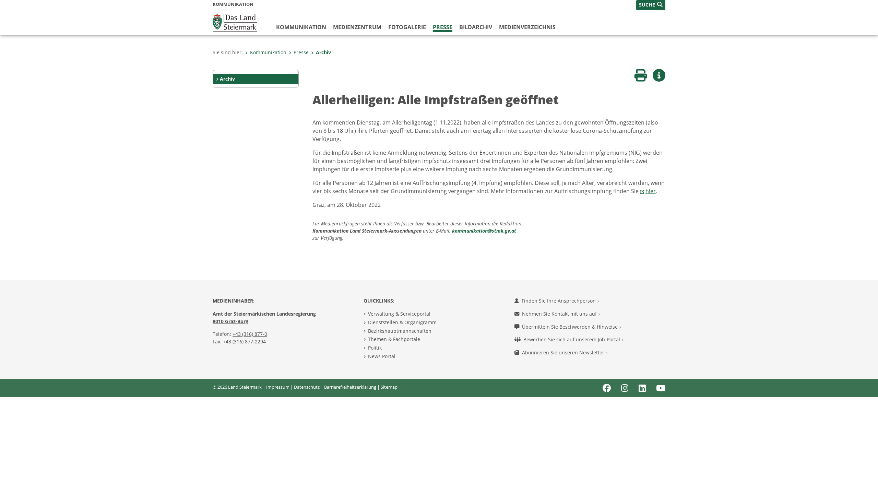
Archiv (323, 52)
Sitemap (389, 387)
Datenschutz (307, 387)
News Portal (381, 356)
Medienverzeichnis (527, 27)
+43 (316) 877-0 (250, 334)
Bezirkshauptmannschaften (399, 331)
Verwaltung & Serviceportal (399, 313)
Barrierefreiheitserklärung (350, 387)
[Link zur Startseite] (235, 22)
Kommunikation (301, 27)
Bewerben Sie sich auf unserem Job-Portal (572, 339)
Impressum (277, 387)
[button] (651, 5)
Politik (375, 347)
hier (650, 191)
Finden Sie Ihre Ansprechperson (559, 300)
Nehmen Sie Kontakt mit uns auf (560, 313)
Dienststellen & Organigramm (402, 322)
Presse (442, 27)
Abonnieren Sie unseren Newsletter (564, 352)
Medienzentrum (357, 27)
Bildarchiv (475, 27)
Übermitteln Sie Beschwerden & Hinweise (570, 327)
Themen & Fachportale (394, 339)
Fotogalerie (407, 27)
